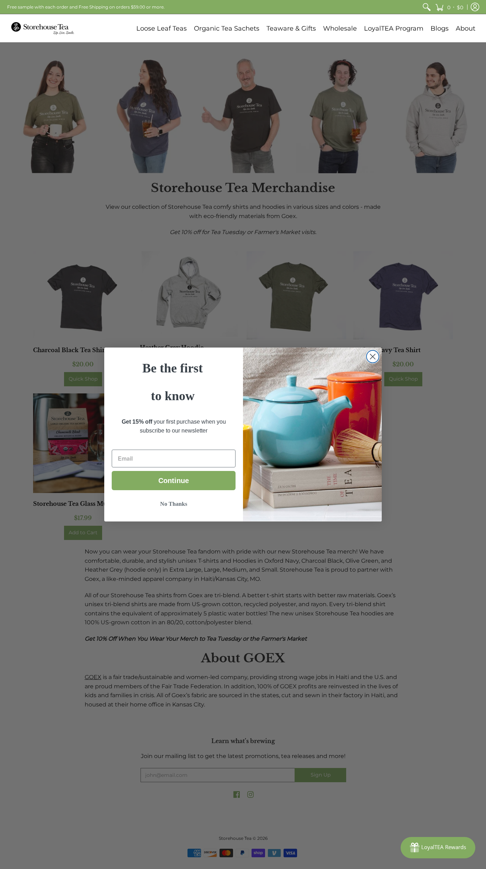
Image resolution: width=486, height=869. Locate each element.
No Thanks (173, 504)
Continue (173, 480)
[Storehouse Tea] (42, 28)
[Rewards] (438, 847)
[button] (449, 7)
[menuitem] (426, 7)
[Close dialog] (372, 356)
